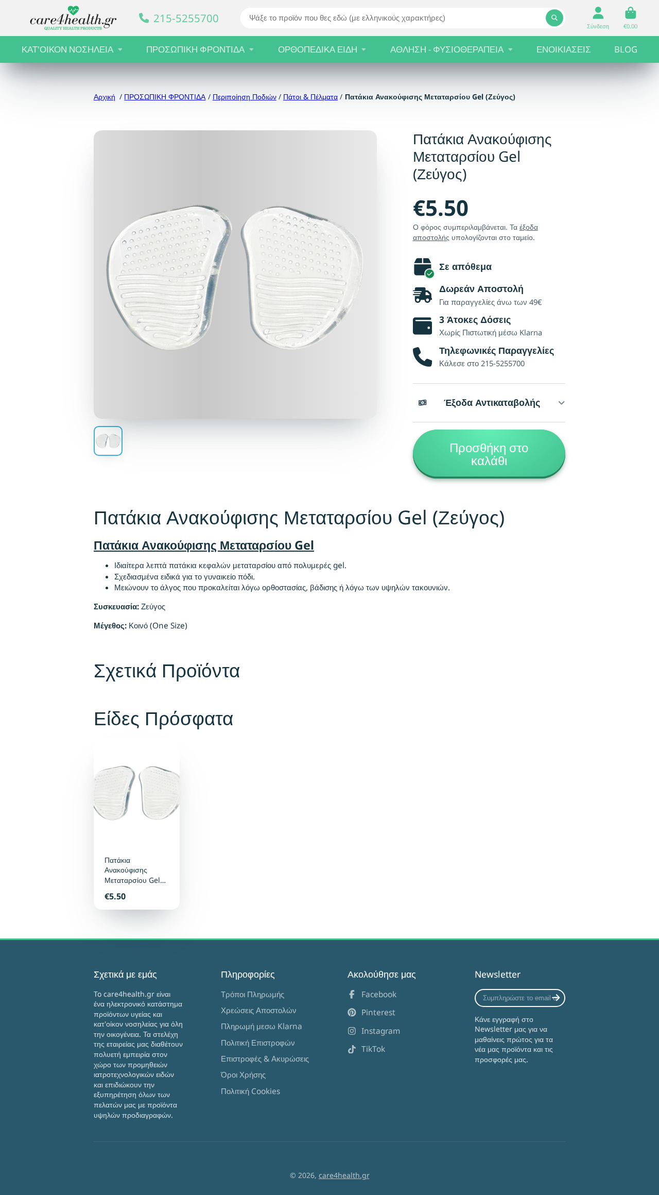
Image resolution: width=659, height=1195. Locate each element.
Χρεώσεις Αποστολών (259, 1010)
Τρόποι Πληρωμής (252, 994)
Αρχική (104, 96)
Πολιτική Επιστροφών (258, 1042)
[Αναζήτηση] (554, 18)
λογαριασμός (598, 18)
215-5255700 (186, 18)
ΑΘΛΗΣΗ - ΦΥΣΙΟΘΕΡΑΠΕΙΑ (447, 49)
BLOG (625, 49)
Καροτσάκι (630, 18)
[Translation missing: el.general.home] (73, 18)
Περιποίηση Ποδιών (244, 96)
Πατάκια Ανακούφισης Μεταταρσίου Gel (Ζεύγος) (137, 824)
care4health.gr (344, 1175)
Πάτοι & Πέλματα (310, 96)
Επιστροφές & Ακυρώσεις (265, 1058)
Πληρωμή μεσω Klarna (261, 1026)
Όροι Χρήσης (243, 1074)
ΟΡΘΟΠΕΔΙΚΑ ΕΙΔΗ (317, 49)
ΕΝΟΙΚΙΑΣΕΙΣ (563, 49)
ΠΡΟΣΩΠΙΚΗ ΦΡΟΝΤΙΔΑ (195, 49)
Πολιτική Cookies (250, 1091)
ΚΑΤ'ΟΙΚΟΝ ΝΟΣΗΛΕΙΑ (67, 49)
